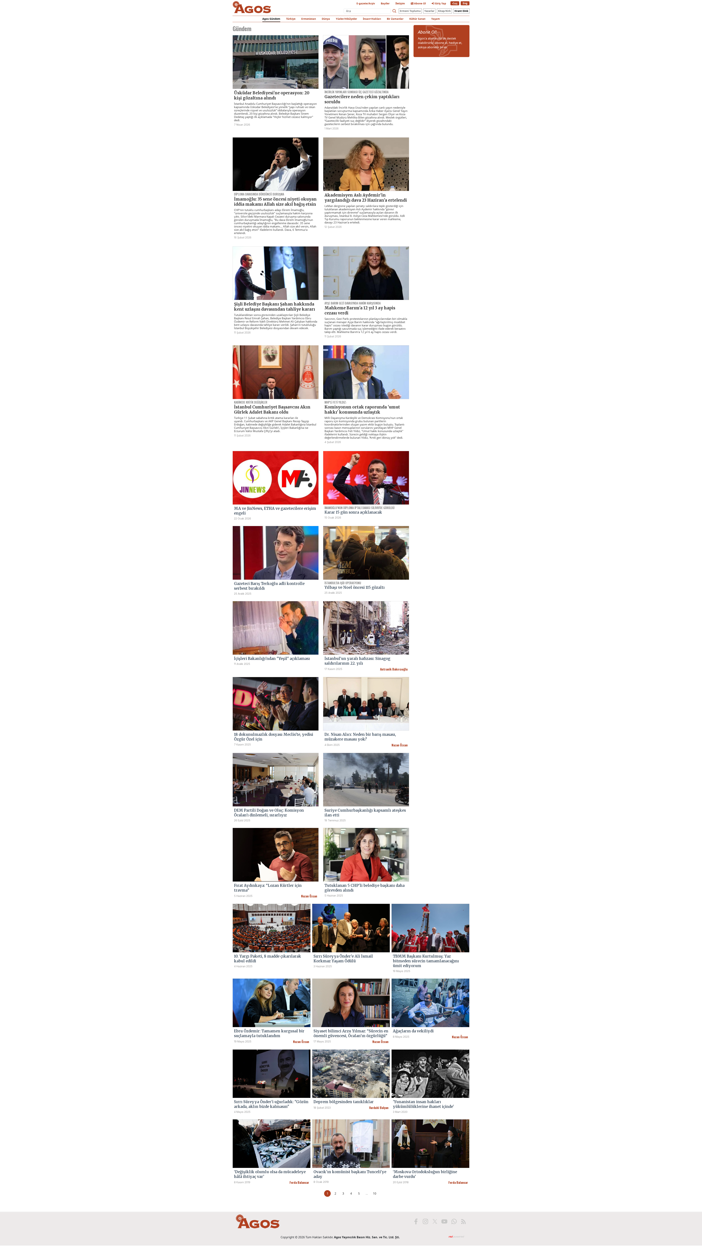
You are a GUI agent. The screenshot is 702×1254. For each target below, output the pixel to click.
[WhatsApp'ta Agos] (454, 1221)
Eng (465, 3)
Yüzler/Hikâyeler (346, 18)
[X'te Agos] (435, 1221)
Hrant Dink (461, 11)
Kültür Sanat (417, 18)
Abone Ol (419, 3)
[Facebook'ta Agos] (416, 1221)
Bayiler (385, 3)
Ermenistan (308, 18)
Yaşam (435, 18)
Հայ (454, 3)
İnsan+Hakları (372, 18)
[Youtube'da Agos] (444, 1221)
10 (374, 1193)
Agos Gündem (271, 18)
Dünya (326, 18)
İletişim (400, 3)
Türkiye (290, 18)
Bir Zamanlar (395, 18)
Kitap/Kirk (444, 11)
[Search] (394, 11)
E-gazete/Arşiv (365, 3)
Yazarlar (429, 11)
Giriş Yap (440, 3)
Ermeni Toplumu (410, 11)
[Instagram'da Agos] (425, 1221)
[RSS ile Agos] (463, 1221)
